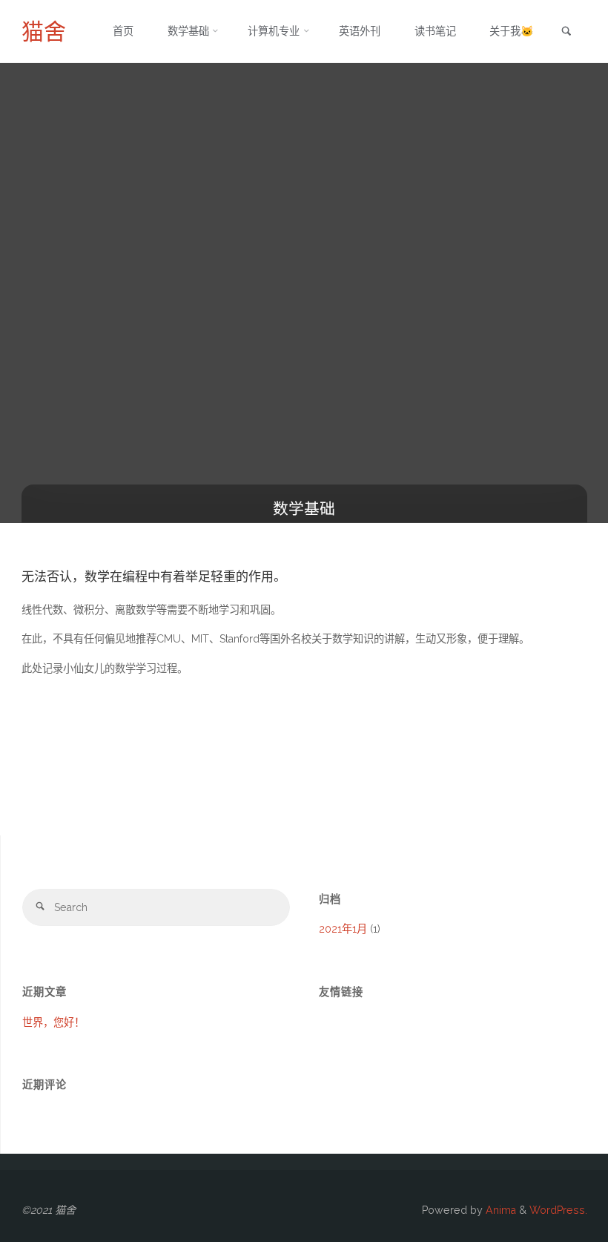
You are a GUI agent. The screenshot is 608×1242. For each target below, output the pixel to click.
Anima (499, 1210)
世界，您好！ (53, 1022)
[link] (566, 32)
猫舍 (44, 32)
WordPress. (558, 1210)
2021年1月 (343, 929)
